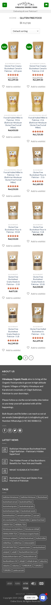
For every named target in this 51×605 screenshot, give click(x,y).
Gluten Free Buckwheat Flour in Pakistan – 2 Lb (38, 174)
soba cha (43, 561)
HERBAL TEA (20, 524)
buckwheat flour (26, 502)
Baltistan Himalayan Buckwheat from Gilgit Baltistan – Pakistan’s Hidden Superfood (27, 451)
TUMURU (7, 570)
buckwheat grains (10, 506)
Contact (30, 594)
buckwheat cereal (10, 502)
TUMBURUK (26, 566)
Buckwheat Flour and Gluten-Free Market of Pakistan (25, 479)
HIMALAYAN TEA (10, 534)
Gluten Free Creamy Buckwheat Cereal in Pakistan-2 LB (38, 68)
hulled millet (41, 538)
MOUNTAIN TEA (10, 547)
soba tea (15, 566)
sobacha (6, 566)
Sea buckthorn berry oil (28, 552)
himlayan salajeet (10, 538)
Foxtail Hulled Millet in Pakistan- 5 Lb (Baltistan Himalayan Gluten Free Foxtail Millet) (13, 177)
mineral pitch (29, 543)
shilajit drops (32, 561)
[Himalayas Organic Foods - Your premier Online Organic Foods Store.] (25, 5)
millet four (18, 543)
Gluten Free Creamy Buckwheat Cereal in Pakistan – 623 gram (13, 68)
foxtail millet (24, 520)
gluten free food (38, 520)
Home (12, 17)
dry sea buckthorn (10, 520)
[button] (11, 86)
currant (36, 515)
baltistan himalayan (10, 497)
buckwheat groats (27, 506)
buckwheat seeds (28, 511)
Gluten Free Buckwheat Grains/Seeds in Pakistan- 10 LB (38, 280)
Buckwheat (42, 497)
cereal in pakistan (24, 515)
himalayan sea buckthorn (13, 529)
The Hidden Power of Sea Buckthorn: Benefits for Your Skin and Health (27, 461)
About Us (20, 594)
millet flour (7, 543)
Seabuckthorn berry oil (12, 556)
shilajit (22, 561)
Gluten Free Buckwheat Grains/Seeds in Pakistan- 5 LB (13, 333)
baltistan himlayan (28, 497)
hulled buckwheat (26, 538)
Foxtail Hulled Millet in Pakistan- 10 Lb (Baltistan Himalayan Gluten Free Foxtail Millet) (13, 123)
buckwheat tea (9, 515)
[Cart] (46, 5)
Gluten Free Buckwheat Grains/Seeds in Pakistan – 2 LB (13, 280)
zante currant (18, 570)
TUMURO (38, 566)
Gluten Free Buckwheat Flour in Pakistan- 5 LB (38, 229)
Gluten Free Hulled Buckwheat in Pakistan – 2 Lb (38, 331)
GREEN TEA (8, 524)
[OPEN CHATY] (43, 597)
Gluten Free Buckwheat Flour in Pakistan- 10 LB (13, 229)
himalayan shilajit (32, 529)
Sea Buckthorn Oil (10, 561)
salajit (14, 552)
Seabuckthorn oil (29, 556)
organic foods (24, 547)
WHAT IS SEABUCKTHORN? (24, 469)
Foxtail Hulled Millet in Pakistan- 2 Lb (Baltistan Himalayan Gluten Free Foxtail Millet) (37, 123)
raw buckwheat (39, 547)
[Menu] (4, 5)
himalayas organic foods (29, 534)
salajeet (6, 552)
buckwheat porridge (11, 511)
